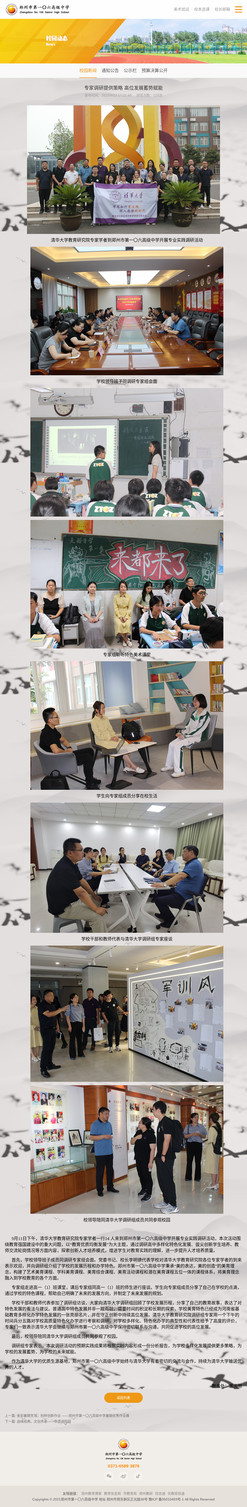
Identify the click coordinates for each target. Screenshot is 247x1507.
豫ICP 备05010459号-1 (166, 1499)
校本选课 (202, 9)
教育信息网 (112, 1493)
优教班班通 (176, 1493)
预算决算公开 (155, 70)
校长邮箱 (222, 9)
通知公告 (110, 70)
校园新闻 (88, 70)
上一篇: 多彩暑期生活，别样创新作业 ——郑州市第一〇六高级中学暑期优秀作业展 (67, 1416)
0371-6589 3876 (123, 1466)
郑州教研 (146, 1493)
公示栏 (130, 70)
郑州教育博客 (91, 1493)
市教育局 (130, 1493)
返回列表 (123, 1398)
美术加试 (181, 9)
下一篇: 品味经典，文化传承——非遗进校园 (38, 1421)
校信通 (160, 1493)
